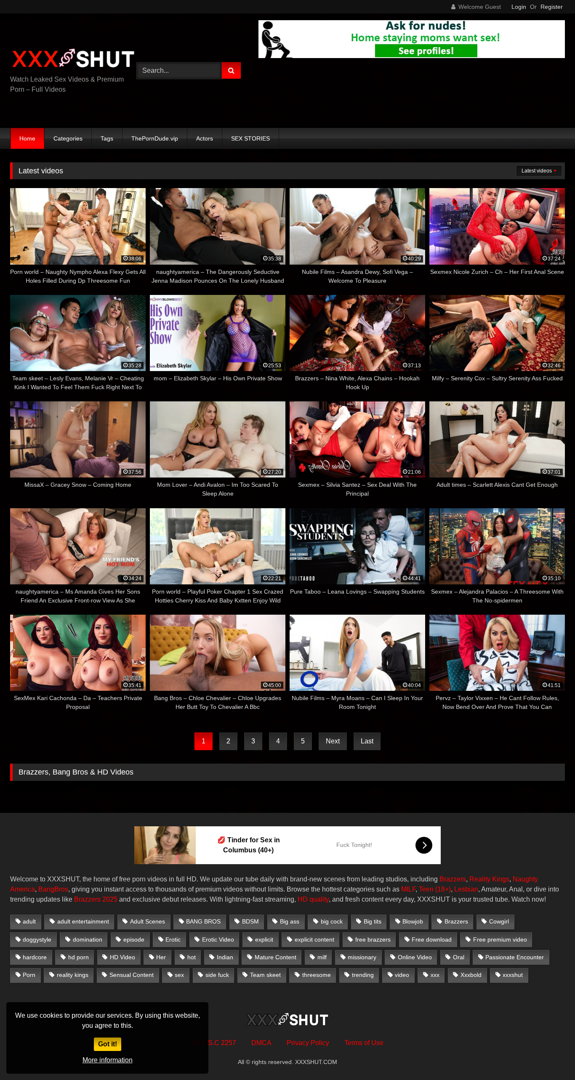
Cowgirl (499, 921)
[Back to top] (549, 1055)
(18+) (443, 889)
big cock (332, 921)
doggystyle (37, 939)
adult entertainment (83, 921)
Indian (225, 957)
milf (322, 957)
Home (27, 138)
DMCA (261, 1042)
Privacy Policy (308, 1042)
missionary (362, 957)
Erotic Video (218, 939)
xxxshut (513, 974)
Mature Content (275, 957)
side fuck (217, 974)
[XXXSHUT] (73, 59)
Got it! (107, 1044)
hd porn (78, 957)
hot (191, 957)
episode (133, 939)
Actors (204, 138)
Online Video (415, 957)
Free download (432, 939)
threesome (316, 974)
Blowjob (412, 921)
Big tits (372, 921)
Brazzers (452, 879)
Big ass (289, 921)
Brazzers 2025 (95, 899)
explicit (264, 939)
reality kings (72, 974)
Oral (458, 957)
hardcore (35, 957)
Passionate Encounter (514, 957)
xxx (435, 974)
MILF (408, 889)
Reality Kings (489, 879)
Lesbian (466, 889)
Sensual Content (131, 974)
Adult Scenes (147, 921)
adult (29, 921)
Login (518, 6)
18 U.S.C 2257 (214, 1042)
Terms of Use (363, 1042)
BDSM (250, 921)
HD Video (122, 957)
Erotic (173, 939)
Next (333, 741)
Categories (68, 138)
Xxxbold (471, 974)
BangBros (53, 889)
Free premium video (500, 939)
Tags (107, 138)
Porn (29, 974)
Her (161, 957)
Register (551, 6)
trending (363, 974)
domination (87, 939)
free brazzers (373, 939)
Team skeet (265, 974)
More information (108, 1060)
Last (367, 741)
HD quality (313, 899)
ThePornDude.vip (154, 138)
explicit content (314, 939)
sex (179, 974)
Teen (426, 889)
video (402, 974)
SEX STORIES (250, 138)
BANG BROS (203, 921)
